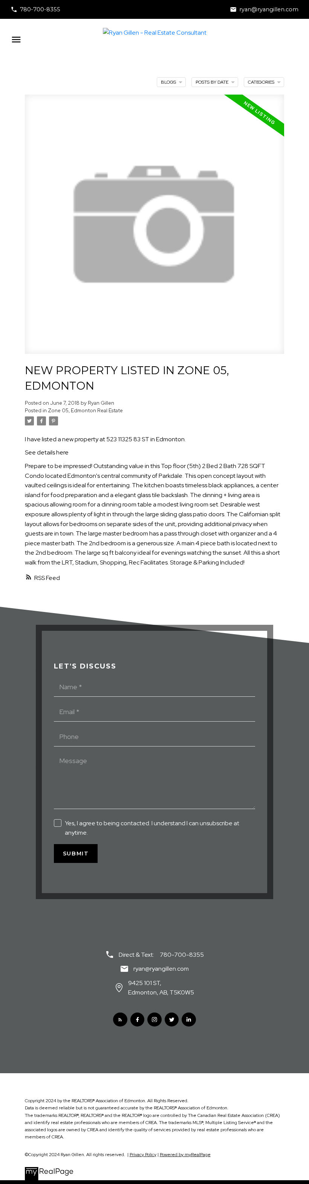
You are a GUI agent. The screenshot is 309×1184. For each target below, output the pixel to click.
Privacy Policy (143, 1155)
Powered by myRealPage (185, 1155)
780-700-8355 (40, 9)
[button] (35, 9)
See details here (47, 452)
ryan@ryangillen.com (268, 9)
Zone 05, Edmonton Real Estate (85, 410)
